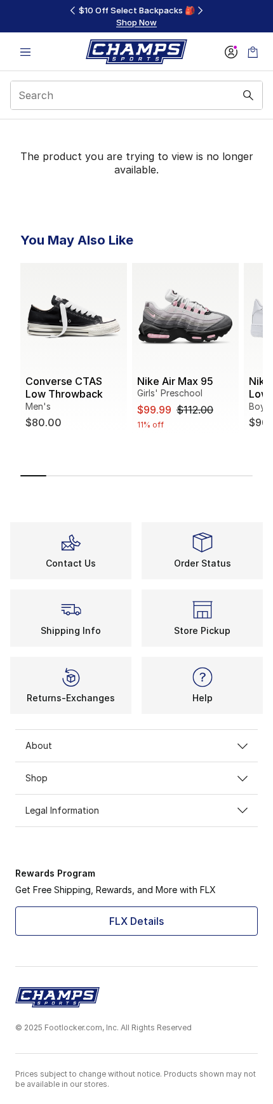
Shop (36, 777)
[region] (136, 16)
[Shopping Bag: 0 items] (253, 52)
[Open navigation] (25, 52)
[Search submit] (248, 95)
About (38, 745)
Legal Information (62, 810)
